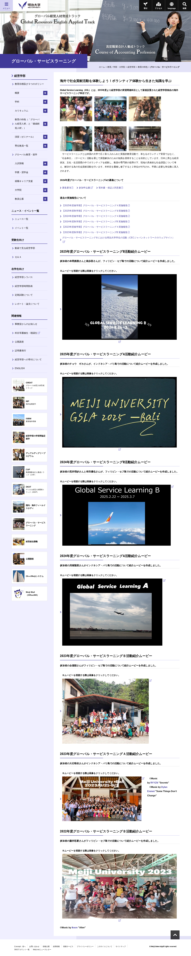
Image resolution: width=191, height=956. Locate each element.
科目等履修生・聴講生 (26, 333)
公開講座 (19, 342)
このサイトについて (104, 946)
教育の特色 (143, 67)
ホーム (102, 67)
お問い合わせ (34, 946)
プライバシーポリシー (85, 946)
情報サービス (68, 946)
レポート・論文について (27, 304)
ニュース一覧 (21, 219)
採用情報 (56, 946)
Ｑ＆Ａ (18, 257)
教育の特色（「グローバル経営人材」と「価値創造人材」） (27, 123)
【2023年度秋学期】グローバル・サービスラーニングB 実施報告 (95, 232)
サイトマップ (121, 946)
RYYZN (154, 783)
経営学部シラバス (24, 277)
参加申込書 (84, 188)
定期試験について (24, 295)
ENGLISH (20, 368)
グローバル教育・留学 (26, 154)
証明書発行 (20, 350)
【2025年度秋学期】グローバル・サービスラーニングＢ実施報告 (95, 211)
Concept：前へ (20, 946)
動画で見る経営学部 (25, 248)
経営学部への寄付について (28, 359)
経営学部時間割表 (24, 286)
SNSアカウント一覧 (22, 949)
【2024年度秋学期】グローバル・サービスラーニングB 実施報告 (95, 221)
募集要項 (66, 188)
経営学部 (131, 67)
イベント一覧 (21, 228)
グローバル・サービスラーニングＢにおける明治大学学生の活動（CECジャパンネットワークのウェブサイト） (118, 237)
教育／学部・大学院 (116, 67)
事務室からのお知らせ (26, 324)
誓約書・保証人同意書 (110, 188)
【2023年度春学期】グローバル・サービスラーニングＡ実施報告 (95, 227)
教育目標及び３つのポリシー (29, 84)
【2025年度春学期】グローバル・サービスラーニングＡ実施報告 (95, 205)
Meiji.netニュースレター (42, 949)
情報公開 (46, 946)
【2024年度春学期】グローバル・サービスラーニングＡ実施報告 (95, 216)
